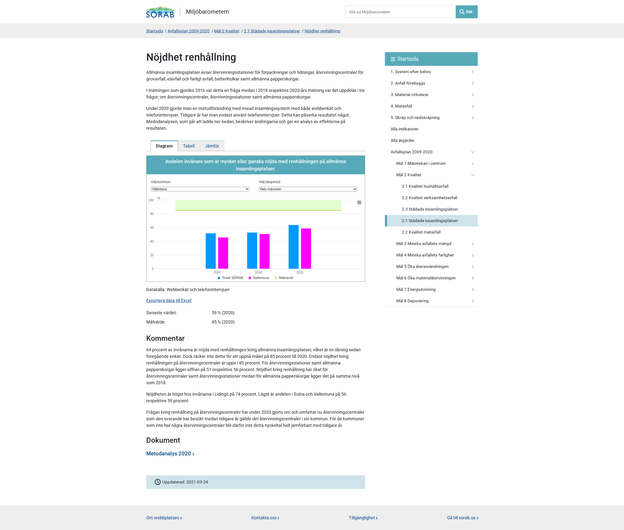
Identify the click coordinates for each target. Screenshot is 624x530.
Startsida (154, 31)
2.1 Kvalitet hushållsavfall (425, 186)
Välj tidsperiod (269, 182)
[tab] (164, 145)
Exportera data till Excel (168, 300)
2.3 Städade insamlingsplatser (430, 209)
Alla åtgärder (402, 140)
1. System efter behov (411, 71)
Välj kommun (161, 182)
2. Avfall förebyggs (408, 83)
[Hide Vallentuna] (259, 278)
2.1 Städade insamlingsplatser (272, 31)
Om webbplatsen (162, 517)
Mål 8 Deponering (412, 300)
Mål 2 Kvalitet (226, 31)
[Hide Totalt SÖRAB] (230, 278)
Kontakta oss (264, 517)
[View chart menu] (359, 202)
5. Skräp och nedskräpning (415, 117)
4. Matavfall (401, 106)
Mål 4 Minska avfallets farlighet (425, 255)
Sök (469, 12)
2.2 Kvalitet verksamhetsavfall (429, 197)
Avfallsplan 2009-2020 (189, 31)
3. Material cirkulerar (410, 94)
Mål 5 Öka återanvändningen (422, 266)
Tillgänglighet (362, 517)
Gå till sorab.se (461, 517)
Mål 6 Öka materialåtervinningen (426, 277)
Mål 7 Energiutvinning (416, 289)
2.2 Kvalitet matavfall (421, 232)
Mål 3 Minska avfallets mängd (423, 243)
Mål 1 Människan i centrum (421, 163)
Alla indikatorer (405, 129)
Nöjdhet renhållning (322, 31)
